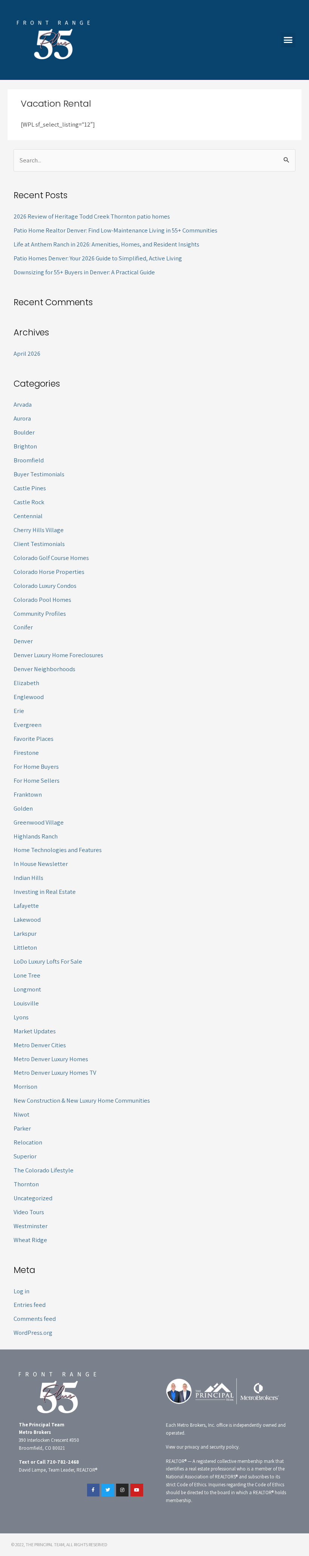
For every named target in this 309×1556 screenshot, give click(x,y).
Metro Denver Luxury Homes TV (55, 1072)
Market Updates (35, 1031)
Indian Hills (28, 878)
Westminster (30, 1226)
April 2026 (27, 353)
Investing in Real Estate (45, 891)
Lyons (21, 1017)
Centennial (28, 516)
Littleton (25, 947)
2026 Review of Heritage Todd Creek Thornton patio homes (92, 216)
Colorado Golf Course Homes (51, 558)
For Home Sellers (37, 780)
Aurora (22, 418)
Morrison (25, 1086)
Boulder (24, 432)
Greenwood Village (39, 822)
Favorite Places (34, 738)
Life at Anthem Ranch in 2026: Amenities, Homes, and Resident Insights (106, 244)
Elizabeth (26, 683)
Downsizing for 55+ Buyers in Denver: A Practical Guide (84, 272)
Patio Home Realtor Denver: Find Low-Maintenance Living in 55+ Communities (115, 230)
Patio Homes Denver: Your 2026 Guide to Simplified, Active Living (98, 258)
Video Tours (29, 1212)
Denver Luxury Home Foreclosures (58, 655)
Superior (25, 1156)
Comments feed (35, 1318)
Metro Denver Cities (40, 1045)
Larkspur (25, 933)
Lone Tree (27, 975)
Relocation (28, 1142)
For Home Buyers (36, 766)
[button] (288, 40)
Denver (23, 641)
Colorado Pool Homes (42, 599)
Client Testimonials (39, 544)
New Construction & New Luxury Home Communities (82, 1100)
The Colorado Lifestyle (43, 1170)
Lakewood (27, 919)
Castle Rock (29, 502)
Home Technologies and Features (58, 850)
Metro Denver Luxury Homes (51, 1059)
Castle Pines (30, 488)
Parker (22, 1128)
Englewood (29, 697)
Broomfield (29, 460)
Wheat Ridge (30, 1240)
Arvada (23, 404)
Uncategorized (33, 1198)
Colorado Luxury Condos (45, 585)
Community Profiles (40, 613)
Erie (19, 711)
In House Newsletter (41, 864)
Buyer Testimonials (39, 474)
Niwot (21, 1114)
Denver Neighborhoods (44, 669)
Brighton (25, 446)
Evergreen (27, 725)
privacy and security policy (212, 1447)
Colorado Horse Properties (49, 572)
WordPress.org (33, 1332)
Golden (23, 808)
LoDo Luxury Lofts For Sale (48, 961)
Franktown (28, 794)
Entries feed (30, 1304)
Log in (21, 1291)
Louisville (26, 1003)
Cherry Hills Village (39, 530)
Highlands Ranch (36, 836)
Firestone (26, 752)
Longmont (27, 989)
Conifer (23, 627)
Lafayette (26, 905)
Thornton (26, 1184)
